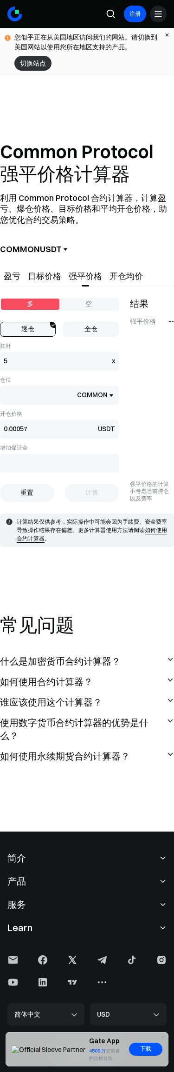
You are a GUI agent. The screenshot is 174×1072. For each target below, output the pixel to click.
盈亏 (12, 276)
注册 (135, 13)
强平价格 (85, 276)
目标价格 (44, 276)
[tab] (12, 276)
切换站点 (33, 63)
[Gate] (14, 14)
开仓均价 (126, 276)
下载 (145, 1048)
